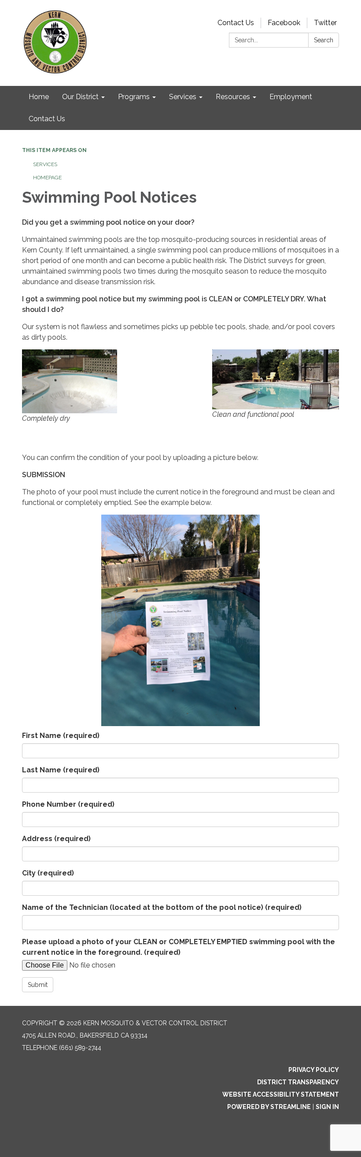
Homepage (47, 177)
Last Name (60, 770)
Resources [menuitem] (233, 97)
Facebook (284, 23)
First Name (60, 735)
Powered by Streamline (269, 1106)
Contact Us (235, 23)
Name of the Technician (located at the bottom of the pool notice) (162, 907)
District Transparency (298, 1082)
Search (323, 40)
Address (56, 838)
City (48, 873)
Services (45, 164)
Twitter (325, 23)
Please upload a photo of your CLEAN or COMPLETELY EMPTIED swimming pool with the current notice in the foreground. (178, 947)
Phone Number (68, 804)
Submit (38, 984)
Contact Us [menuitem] (47, 119)
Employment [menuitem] (290, 97)
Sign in (327, 1106)
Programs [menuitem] (134, 97)
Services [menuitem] (182, 97)
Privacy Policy (313, 1069)
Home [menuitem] (39, 97)
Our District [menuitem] (80, 97)
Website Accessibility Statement (280, 1094)
